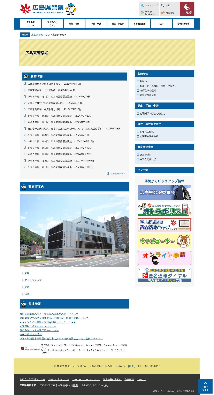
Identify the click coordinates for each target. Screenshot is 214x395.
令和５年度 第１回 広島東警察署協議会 (50, 167)
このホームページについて (86, 379)
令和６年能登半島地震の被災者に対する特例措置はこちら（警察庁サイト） (61, 338)
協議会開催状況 (148, 159)
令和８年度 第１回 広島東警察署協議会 (50, 96)
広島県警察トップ (40, 34)
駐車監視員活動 (148, 95)
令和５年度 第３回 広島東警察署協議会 (50, 154)
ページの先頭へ (205, 386)
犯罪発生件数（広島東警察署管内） (46, 103)
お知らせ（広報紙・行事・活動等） (158, 85)
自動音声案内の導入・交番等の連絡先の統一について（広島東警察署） (65, 128)
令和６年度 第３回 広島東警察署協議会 (50, 135)
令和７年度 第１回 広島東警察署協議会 (50, 122)
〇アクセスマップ (32, 280)
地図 (75, 385)
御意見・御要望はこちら (32, 379)
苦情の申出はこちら (58, 379)
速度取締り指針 (148, 90)
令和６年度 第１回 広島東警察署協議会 (50, 147)
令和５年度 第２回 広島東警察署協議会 (50, 160)
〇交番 (25, 287)
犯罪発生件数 (147, 131)
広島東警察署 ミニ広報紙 (42, 90)
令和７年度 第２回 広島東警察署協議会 (50, 115)
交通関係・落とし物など (152, 113)
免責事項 (129, 379)
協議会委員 (145, 154)
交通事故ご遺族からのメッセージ (38, 326)
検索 (168, 5)
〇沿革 (25, 294)
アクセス (141, 379)
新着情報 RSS (117, 173)
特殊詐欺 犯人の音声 (31, 334)
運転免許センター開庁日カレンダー (39, 330)
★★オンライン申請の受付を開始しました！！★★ (48, 322)
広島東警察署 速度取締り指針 (44, 109)
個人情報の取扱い (112, 379)
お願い (143, 81)
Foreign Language (150, 12)
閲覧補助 (170, 12)
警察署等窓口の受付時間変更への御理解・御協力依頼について (54, 318)
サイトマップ (151, 5)
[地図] (131, 366)
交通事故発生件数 (149, 136)
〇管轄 (25, 273)
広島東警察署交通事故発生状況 (44, 83)
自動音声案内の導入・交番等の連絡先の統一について (49, 314)
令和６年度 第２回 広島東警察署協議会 (50, 141)
